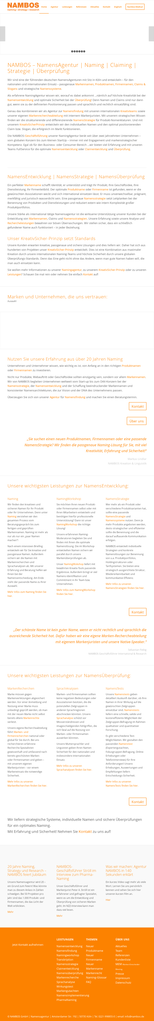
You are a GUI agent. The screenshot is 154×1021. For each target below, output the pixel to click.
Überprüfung (83, 100)
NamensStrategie (84, 120)
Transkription (65, 959)
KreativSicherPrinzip (32, 124)
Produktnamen (104, 84)
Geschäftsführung (36, 136)
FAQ (88, 982)
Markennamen (84, 84)
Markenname (32, 185)
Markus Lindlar (137, 459)
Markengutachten (68, 991)
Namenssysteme (50, 88)
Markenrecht (94, 973)
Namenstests (122, 694)
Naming (13, 499)
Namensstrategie (95, 198)
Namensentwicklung (20, 100)
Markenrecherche (68, 977)
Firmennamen (124, 84)
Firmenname (100, 189)
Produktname (76, 189)
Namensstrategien (75, 218)
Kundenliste (123, 959)
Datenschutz (123, 982)
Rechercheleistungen (21, 223)
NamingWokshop (74, 564)
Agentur (55, 397)
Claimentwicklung (96, 149)
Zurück (2, 33)
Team (119, 950)
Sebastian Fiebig (137, 649)
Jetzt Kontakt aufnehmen (27, 944)
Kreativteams (128, 111)
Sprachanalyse (65, 718)
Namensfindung (73, 111)
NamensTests (115, 688)
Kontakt (88, 274)
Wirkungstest (65, 986)
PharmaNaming (67, 1000)
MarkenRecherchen (21, 688)
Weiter (151, 33)
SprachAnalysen (67, 688)
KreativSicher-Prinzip (61, 249)
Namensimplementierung (73, 995)
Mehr (11, 912)
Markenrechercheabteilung (46, 115)
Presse (120, 973)
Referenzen (123, 955)
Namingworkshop (68, 955)
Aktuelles (121, 946)
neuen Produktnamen (73, 438)
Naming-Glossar (96, 977)
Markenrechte (31, 718)
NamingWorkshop (69, 499)
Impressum (123, 978)
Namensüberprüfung (70, 973)
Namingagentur (72, 270)
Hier (108, 900)
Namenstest (126, 743)
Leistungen (14, 274)
